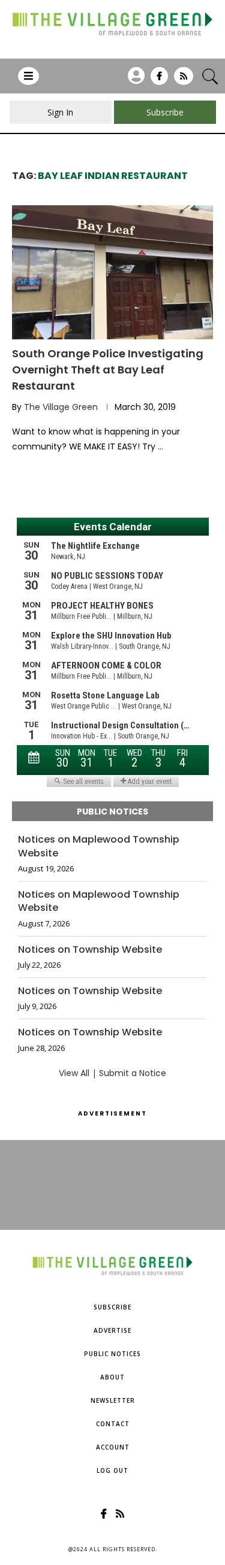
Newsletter (113, 1400)
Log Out (112, 1470)
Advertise (112, 1330)
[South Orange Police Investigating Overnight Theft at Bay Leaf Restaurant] (112, 272)
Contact (113, 1424)
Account (113, 1447)
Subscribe (112, 1307)
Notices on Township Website (90, 949)
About (112, 1377)
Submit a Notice (132, 1073)
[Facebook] (159, 80)
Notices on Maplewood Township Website (98, 846)
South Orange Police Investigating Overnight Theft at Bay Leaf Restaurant (107, 369)
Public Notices (112, 1354)
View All (74, 1073)
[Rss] (183, 80)
